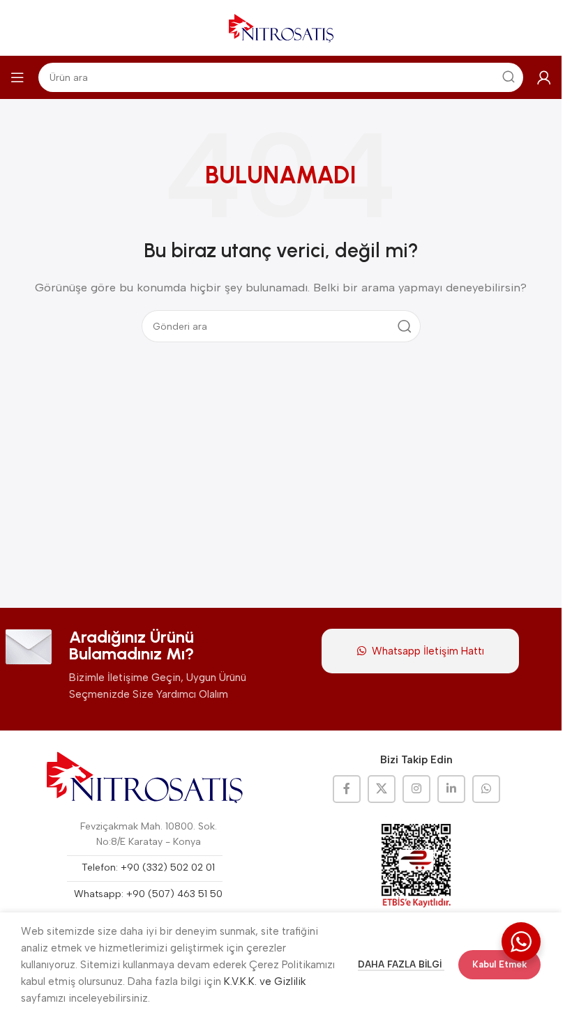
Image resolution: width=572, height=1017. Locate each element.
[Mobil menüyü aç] (17, 77)
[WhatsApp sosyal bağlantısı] (486, 789)
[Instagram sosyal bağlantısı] (416, 789)
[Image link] (145, 777)
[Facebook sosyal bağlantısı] (347, 789)
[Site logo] (281, 27)
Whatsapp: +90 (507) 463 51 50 (148, 894)
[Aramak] (405, 326)
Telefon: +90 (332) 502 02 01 (148, 867)
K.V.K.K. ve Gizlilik (265, 981)
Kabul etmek (499, 964)
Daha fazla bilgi (401, 964)
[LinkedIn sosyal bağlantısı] (451, 789)
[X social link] (382, 789)
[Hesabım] (544, 77)
